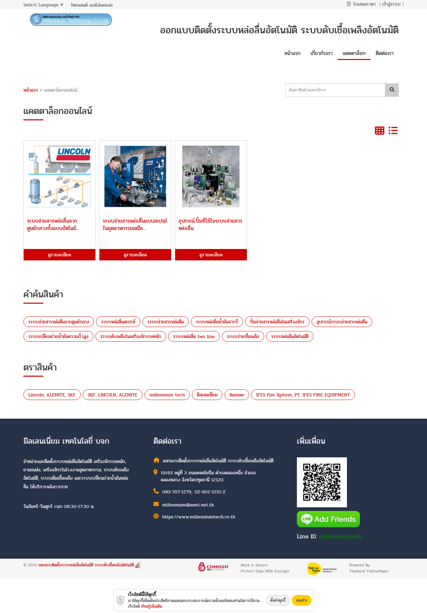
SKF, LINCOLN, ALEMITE (112, 394)
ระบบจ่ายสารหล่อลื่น (165, 321)
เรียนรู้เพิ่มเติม (151, 606)
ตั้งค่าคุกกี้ (278, 600)
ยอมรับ (301, 600)
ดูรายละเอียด (59, 254)
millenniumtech (340, 536)
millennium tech (167, 394)
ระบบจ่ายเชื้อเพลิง (243, 336)
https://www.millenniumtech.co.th (198, 516)
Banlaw (237, 394)
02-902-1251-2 (210, 491)
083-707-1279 (176, 491)
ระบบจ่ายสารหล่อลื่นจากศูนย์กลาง (58, 321)
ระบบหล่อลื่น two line (194, 336)
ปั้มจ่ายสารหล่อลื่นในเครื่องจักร (277, 321)
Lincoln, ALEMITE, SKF (52, 394)
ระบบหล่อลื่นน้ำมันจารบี (217, 321)
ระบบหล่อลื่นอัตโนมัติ (290, 336)
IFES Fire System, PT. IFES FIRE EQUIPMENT (303, 394)
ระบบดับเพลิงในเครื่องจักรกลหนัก (130, 336)
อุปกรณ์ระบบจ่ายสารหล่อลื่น (342, 321)
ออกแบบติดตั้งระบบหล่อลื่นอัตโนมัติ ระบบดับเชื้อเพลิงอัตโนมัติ (86, 565)
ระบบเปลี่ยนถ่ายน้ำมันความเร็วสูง (58, 336)
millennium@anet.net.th (188, 504)
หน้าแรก (30, 90)
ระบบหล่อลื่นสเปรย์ (118, 321)
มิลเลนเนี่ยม (207, 394)
